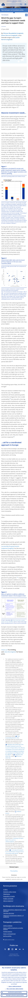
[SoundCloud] (19, 949)
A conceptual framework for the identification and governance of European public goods (14, 852)
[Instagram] (12, 949)
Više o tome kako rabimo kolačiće (15, 988)
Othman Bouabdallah (10, 33)
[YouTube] (16, 949)
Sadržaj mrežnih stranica (9, 939)
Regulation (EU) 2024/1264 (14, 755)
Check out (4, 650)
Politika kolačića (7, 931)
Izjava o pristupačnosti (9, 934)
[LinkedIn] (8, 949)
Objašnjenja (6, 894)
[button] (25, 1)
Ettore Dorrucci (6, 35)
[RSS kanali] (23, 949)
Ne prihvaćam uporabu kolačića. (15, 992)
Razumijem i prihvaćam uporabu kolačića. (15, 995)
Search (21, 4)
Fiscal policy (14, 871)
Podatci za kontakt (8, 898)
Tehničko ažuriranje (8, 913)
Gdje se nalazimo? (8, 901)
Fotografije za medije (9, 896)
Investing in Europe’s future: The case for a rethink (14, 840)
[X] (5, 949)
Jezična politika (7, 936)
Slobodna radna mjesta (9, 892)
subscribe (7, 652)
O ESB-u (5, 889)
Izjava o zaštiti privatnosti (15, 986)
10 (17, 577)
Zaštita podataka (7, 925)
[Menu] (25, 4)
